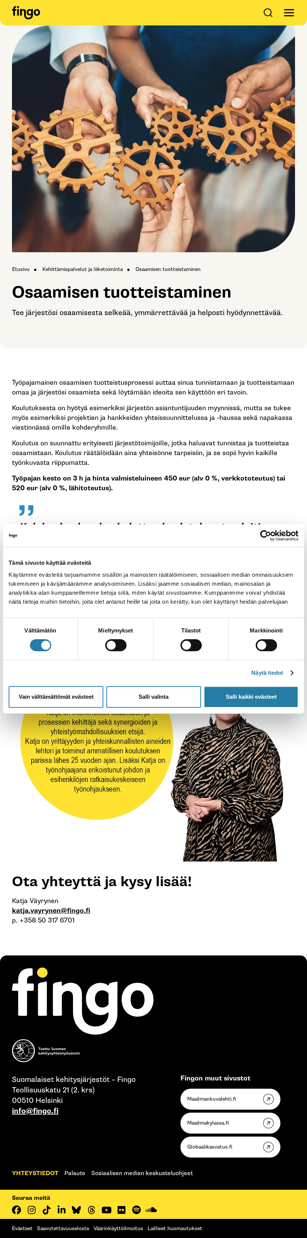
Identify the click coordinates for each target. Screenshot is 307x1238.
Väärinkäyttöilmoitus (118, 1228)
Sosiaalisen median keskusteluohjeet (142, 1173)
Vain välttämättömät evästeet (56, 696)
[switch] (116, 645)
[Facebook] (16, 1209)
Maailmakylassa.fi (208, 1122)
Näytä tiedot (267, 673)
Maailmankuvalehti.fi (211, 1099)
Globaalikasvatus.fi (209, 1146)
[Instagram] (31, 1209)
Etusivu (21, 269)
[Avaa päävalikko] (289, 13)
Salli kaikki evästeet (251, 696)
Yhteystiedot (35, 1173)
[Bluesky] (76, 1209)
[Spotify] (136, 1209)
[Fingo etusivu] (26, 12)
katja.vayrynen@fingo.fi (51, 910)
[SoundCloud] (151, 1209)
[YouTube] (106, 1209)
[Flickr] (121, 1209)
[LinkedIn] (61, 1209)
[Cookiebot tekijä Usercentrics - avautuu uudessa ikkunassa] (265, 535)
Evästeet (22, 1228)
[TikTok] (46, 1209)
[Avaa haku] (270, 13)
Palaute (74, 1173)
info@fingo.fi (35, 1111)
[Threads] (91, 1209)
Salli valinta (153, 696)
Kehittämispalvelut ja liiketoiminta (82, 269)
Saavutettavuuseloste (63, 1228)
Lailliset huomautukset (175, 1228)
